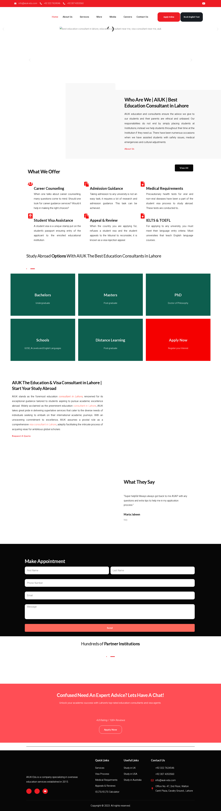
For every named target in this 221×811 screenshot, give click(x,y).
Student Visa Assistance (53, 220)
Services (84, 17)
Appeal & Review (104, 220)
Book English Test (192, 17)
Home (55, 17)
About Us (67, 17)
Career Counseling (49, 188)
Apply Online (168, 17)
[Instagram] (37, 791)
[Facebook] (29, 791)
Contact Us (142, 17)
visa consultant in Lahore (43, 424)
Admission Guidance (106, 188)
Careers (128, 17)
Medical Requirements (164, 188)
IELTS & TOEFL (158, 220)
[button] (3, 29)
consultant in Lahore (70, 396)
